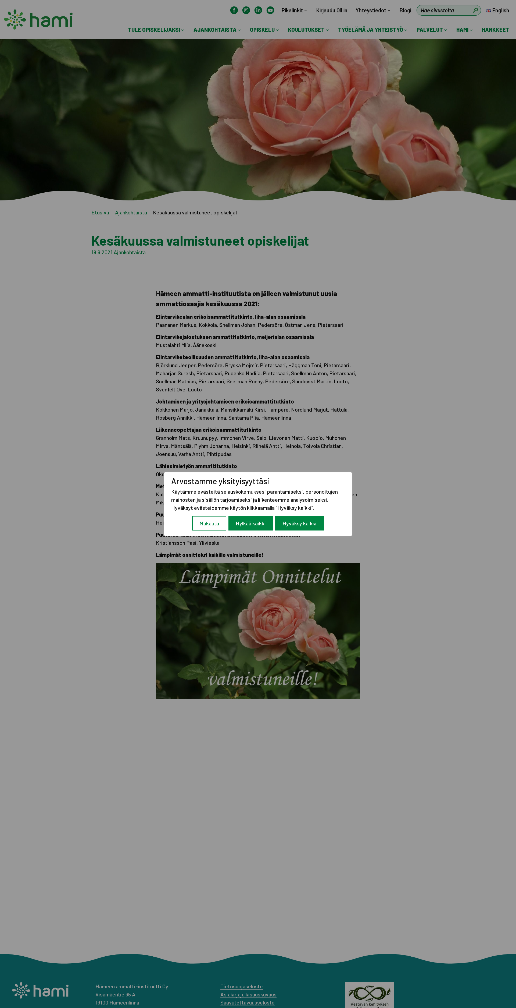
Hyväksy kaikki (299, 523)
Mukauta (209, 523)
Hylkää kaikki (251, 523)
